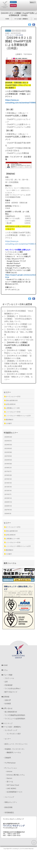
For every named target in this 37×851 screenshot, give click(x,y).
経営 (13, 30)
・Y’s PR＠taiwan (9, 763)
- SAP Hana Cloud (12, 785)
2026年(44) (8, 437)
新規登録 (13, 5)
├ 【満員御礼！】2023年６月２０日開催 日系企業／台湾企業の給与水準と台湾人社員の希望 (18, 363)
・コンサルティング (10, 730)
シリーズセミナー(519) (13, 412)
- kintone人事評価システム (15, 775)
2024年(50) (8, 444)
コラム (5, 670)
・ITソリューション (10, 768)
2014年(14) (8, 483)
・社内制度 (7, 704)
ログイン (13, 2)
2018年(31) (8, 467)
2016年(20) (8, 475)
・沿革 (5, 682)
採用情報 (6, 697)
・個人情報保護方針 (10, 712)
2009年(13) (8, 502)
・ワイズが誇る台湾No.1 (11, 688)
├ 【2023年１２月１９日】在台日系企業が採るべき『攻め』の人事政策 (18, 332)
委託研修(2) (9, 419)
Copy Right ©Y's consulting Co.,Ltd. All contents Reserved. (18, 848)
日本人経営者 (19, 35)
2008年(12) (8, 506)
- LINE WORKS (10, 788)
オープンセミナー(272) (13, 396)
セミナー (7, 392)
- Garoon (8, 778)
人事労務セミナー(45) (13, 408)
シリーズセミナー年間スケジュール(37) (18, 415)
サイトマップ (7, 723)
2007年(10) (8, 510)
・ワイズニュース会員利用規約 (14, 719)
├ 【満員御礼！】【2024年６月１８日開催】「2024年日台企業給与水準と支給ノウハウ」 (18, 319)
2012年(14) (8, 490)
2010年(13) (8, 498)
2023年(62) (8, 448)
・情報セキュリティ (10, 802)
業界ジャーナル (10, 563)
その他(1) (9, 423)
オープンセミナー (10, 35)
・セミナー (7, 739)
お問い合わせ (7, 708)
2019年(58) (8, 464)
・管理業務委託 (8, 812)
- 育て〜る (9, 782)
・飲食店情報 (7, 807)
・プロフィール (8, 678)
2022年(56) (8, 452)
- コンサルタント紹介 (13, 734)
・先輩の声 (7, 700)
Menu (32, 2)
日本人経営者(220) (12, 400)
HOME (7, 19)
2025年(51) (8, 441)
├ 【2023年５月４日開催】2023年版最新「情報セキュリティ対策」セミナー (18, 376)
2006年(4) (7, 513)
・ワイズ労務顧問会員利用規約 (14, 715)
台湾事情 (18, 30)
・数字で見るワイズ (10, 692)
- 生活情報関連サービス (13, 792)
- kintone (8, 771)
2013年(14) (8, 487)
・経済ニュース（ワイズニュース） (15, 744)
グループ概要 (7, 675)
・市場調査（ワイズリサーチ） (14, 749)
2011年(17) (7, 494)
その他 (24, 30)
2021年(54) (8, 456)
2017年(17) (7, 471)
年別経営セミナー (11, 433)
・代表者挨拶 (7, 685)
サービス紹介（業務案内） (22, 19)
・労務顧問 (7, 758)
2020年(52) (8, 460)
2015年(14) (8, 479)
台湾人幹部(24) (10, 404)
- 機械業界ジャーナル (13, 752)
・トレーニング (8, 797)
